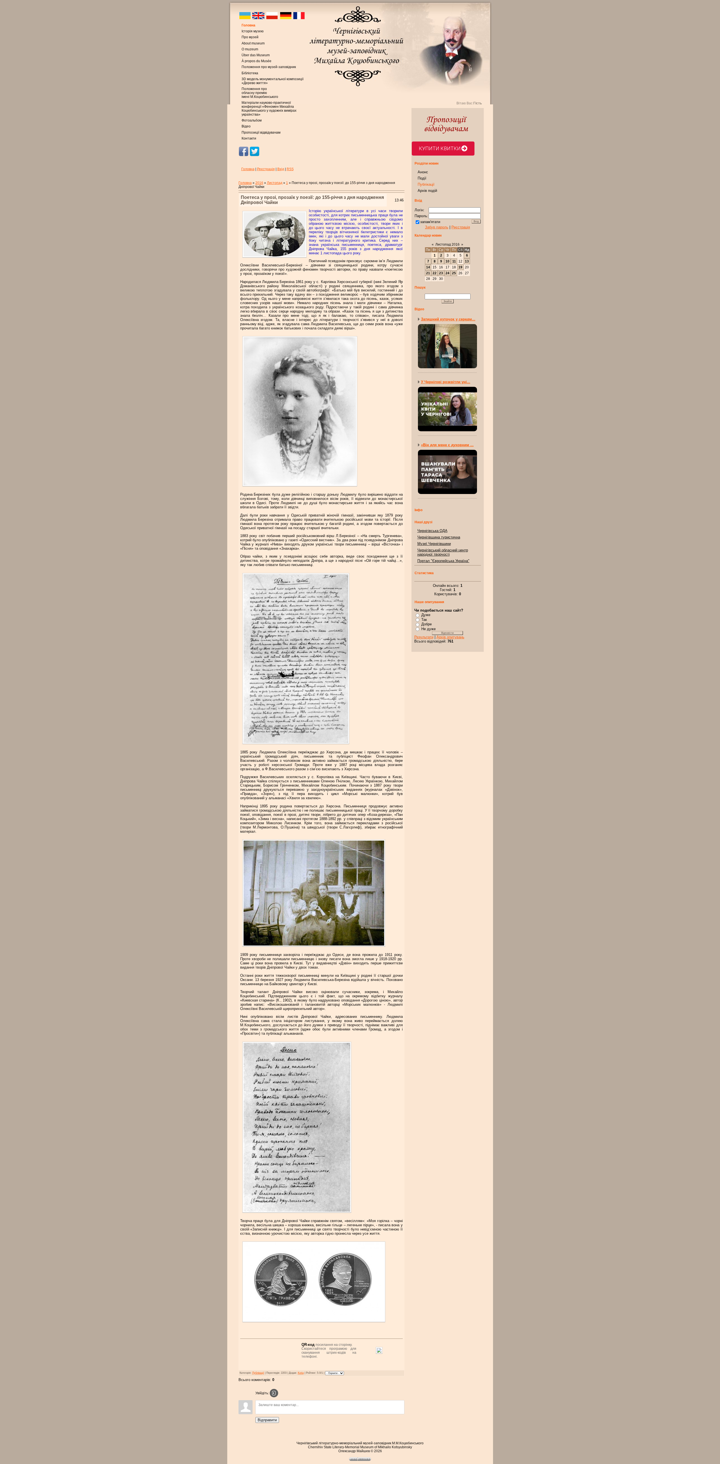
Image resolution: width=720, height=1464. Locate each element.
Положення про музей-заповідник (269, 67)
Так (424, 620)
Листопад (274, 183)
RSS (290, 169)
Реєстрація (266, 169)
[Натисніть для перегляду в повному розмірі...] (314, 948)
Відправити (267, 1420)
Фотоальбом (252, 120)
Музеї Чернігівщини (434, 544)
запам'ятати (430, 222)
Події (422, 178)
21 (428, 273)
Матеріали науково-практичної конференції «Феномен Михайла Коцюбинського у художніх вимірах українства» (269, 108)
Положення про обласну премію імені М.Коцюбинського (260, 93)
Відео (246, 126)
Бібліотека (250, 73)
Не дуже (428, 629)
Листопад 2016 (447, 244)
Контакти (249, 138)
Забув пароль (436, 227)
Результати (423, 637)
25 (454, 273)
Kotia (301, 1372)
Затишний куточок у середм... (448, 319)
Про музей (250, 37)
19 (460, 267)
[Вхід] (274, 1393)
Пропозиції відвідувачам (261, 132)
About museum (253, 43)
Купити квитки (440, 148)
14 (428, 267)
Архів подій (427, 190)
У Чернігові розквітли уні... (445, 382)
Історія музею (253, 31)
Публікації (258, 1372)
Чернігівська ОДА (432, 531)
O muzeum (250, 49)
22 (434, 273)
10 (447, 261)
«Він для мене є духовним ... (447, 445)
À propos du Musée (256, 61)
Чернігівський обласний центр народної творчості (442, 552)
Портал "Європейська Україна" (443, 561)
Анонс (423, 172)
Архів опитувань (450, 637)
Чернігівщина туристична (438, 537)
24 (447, 273)
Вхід (280, 169)
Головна (248, 25)
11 (454, 261)
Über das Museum (256, 55)
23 (441, 273)
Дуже (425, 615)
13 (467, 261)
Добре (426, 624)
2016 (259, 183)
